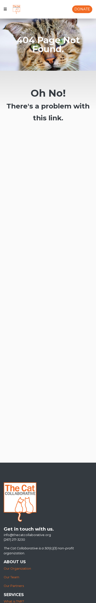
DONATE (82, 9)
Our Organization (17, 568)
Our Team (11, 577)
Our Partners (14, 586)
